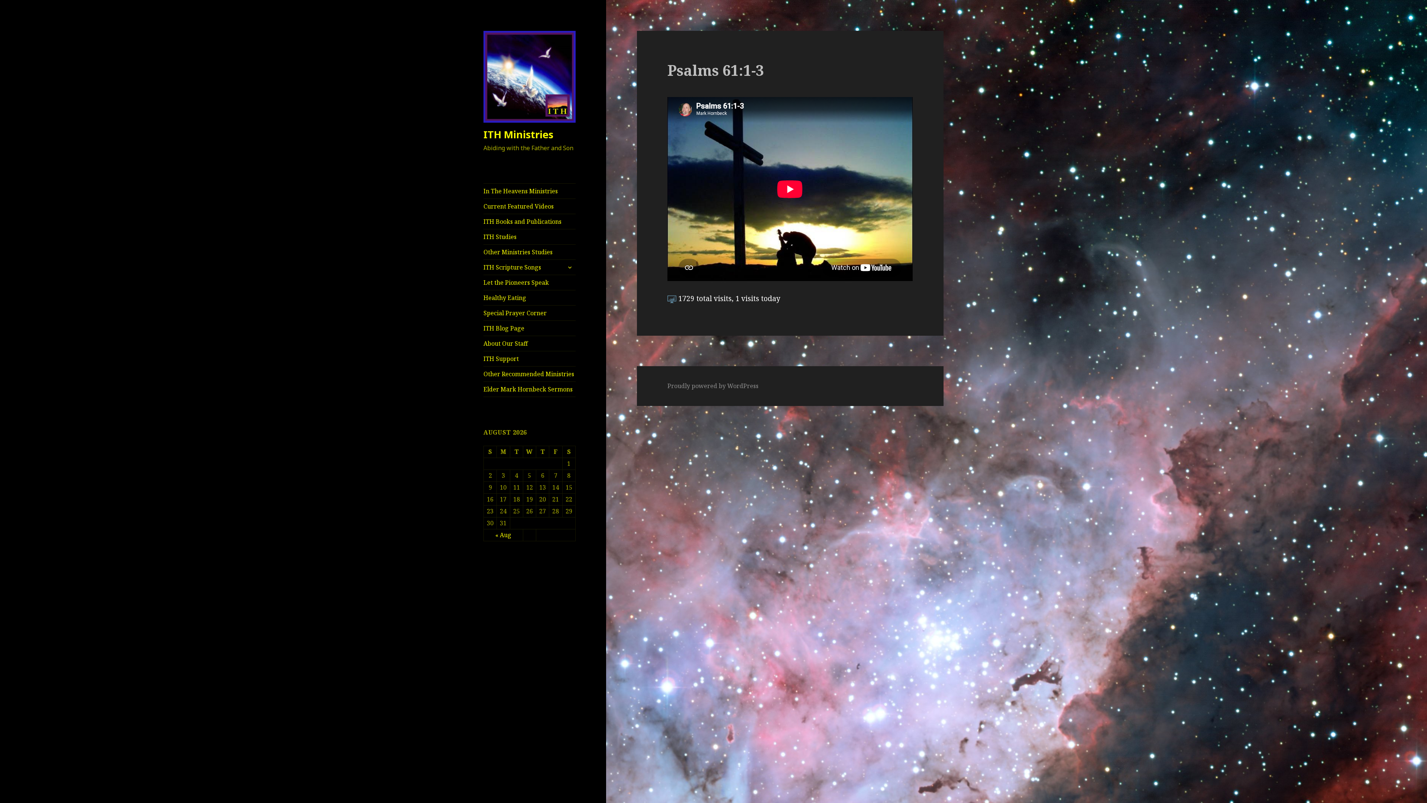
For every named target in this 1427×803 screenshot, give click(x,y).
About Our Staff (505, 343)
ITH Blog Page (503, 328)
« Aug (503, 535)
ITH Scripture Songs (512, 267)
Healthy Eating (504, 298)
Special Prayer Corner (515, 313)
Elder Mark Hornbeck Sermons (528, 389)
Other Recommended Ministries (528, 374)
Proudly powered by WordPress (712, 386)
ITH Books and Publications (522, 221)
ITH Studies (500, 237)
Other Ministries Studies (518, 252)
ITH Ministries (518, 134)
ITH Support (501, 359)
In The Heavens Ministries (520, 191)
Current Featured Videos (518, 206)
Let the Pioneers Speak (516, 282)
